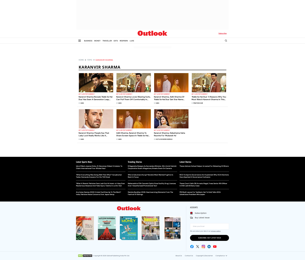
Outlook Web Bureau (164, 139)
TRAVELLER (107, 41)
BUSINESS (88, 41)
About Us (178, 256)
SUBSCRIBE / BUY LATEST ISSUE (209, 238)
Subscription (200, 213)
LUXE (132, 41)
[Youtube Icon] (215, 246)
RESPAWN (124, 41)
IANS (82, 103)
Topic (89, 60)
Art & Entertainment (87, 94)
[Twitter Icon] (198, 246)
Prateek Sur (198, 103)
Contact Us (189, 256)
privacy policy (216, 231)
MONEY (97, 41)
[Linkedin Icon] (209, 246)
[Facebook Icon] (192, 246)
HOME (81, 60)
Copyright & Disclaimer (204, 256)
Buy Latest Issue (202, 217)
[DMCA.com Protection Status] (85, 255)
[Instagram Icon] (203, 246)
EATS (116, 41)
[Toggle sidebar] (79, 40)
